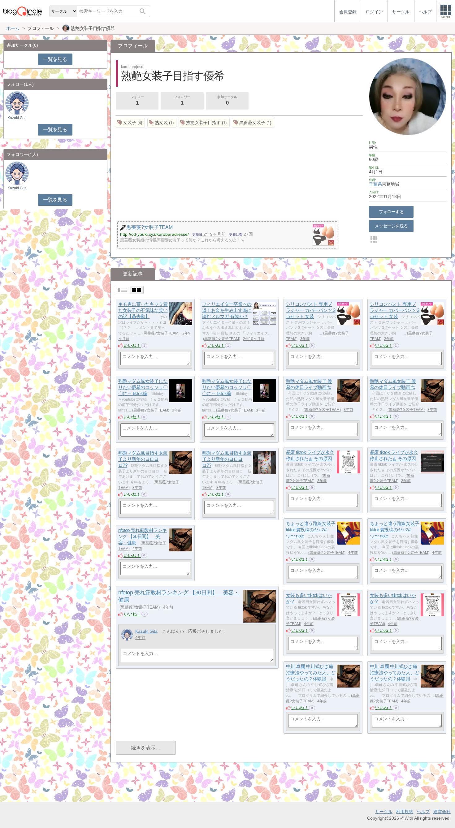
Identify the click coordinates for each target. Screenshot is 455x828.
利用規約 (404, 811)
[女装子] (130, 122)
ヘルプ (423, 811)
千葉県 (375, 184)
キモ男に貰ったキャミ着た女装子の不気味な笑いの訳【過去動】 (143, 310)
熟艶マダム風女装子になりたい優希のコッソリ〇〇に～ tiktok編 (143, 387)
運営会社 (442, 811)
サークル (383, 811)
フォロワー (182, 100)
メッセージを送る (391, 225)
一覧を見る (55, 59)
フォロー (137, 100)
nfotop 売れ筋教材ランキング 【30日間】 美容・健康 (142, 536)
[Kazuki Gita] (127, 635)
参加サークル (227, 100)
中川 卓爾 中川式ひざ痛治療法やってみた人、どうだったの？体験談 (311, 672)
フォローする (391, 211)
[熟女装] (162, 122)
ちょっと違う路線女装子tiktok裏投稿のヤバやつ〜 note (311, 529)
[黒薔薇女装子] (253, 122)
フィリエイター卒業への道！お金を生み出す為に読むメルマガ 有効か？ (227, 310)
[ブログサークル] (22, 11)
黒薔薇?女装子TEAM (161, 333)
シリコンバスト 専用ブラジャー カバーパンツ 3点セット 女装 (311, 310)
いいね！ (132, 345)
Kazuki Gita (146, 631)
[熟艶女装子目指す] (204, 122)
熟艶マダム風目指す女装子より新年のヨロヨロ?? (143, 459)
